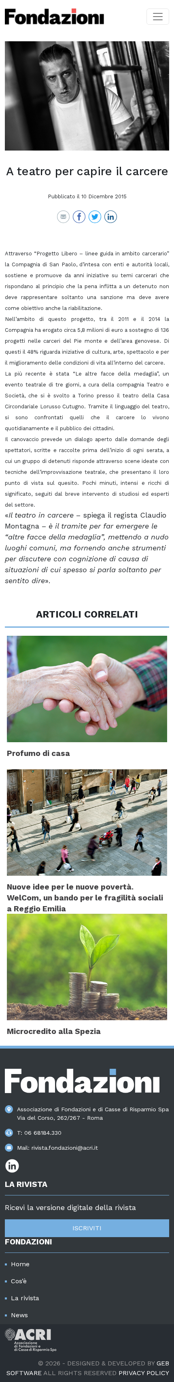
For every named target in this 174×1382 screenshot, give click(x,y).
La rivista (25, 1298)
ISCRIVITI (87, 1228)
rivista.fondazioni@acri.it (65, 1147)
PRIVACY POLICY (144, 1373)
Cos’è (19, 1281)
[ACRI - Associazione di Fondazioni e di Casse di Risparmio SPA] (30, 1339)
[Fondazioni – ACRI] (54, 16)
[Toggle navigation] (157, 16)
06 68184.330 (43, 1132)
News (19, 1315)
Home (20, 1264)
